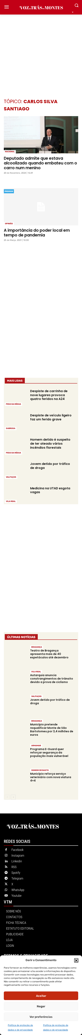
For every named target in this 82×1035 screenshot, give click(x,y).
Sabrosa (10, 428)
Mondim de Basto (40, 770)
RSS (14, 867)
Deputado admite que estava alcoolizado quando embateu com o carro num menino (40, 163)
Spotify (15, 873)
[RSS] (6, 867)
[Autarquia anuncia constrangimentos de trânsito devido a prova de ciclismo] (16, 680)
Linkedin (16, 861)
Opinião (9, 224)
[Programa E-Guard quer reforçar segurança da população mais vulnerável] (16, 754)
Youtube (16, 895)
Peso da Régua (13, 404)
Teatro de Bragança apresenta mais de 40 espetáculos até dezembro (49, 654)
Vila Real (11, 501)
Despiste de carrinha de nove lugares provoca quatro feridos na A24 (49, 395)
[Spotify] (6, 873)
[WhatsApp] (6, 890)
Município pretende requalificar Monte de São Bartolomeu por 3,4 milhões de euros (51, 730)
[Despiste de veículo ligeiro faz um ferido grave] (16, 421)
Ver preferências (41, 1017)
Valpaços (11, 477)
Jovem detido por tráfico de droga (50, 466)
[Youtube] (6, 895)
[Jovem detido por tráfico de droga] (16, 470)
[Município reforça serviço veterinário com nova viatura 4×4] (16, 779)
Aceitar (41, 996)
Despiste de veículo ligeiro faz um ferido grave (51, 417)
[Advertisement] (41, 51)
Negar (41, 1006)
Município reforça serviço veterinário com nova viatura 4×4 (50, 777)
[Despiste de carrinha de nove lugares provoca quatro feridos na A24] (16, 397)
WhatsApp (17, 890)
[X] (6, 884)
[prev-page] (7, 797)
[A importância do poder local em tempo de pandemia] (41, 206)
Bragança (36, 647)
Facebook (17, 850)
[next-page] (13, 797)
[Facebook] (6, 850)
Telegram (17, 878)
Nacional (10, 152)
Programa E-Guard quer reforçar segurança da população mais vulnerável (49, 752)
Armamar (36, 745)
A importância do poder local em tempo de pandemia (37, 232)
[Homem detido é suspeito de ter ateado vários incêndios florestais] (16, 445)
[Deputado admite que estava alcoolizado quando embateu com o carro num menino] (41, 134)
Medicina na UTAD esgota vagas (50, 490)
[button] (76, 960)
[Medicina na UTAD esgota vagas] (16, 494)
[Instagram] (6, 855)
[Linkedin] (6, 861)
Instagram (17, 855)
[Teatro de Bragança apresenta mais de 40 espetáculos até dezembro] (16, 656)
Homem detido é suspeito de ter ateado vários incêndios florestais (50, 443)
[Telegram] (6, 878)
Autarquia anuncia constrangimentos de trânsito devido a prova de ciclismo (51, 678)
